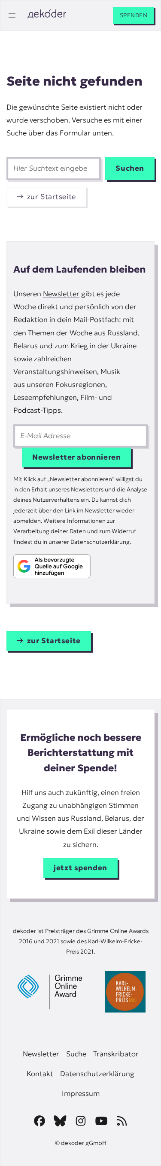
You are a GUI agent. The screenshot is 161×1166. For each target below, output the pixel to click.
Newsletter (61, 293)
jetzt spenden (80, 867)
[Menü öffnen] (12, 15)
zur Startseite (51, 196)
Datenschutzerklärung (100, 542)
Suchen (129, 168)
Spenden (133, 15)
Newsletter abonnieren (76, 457)
